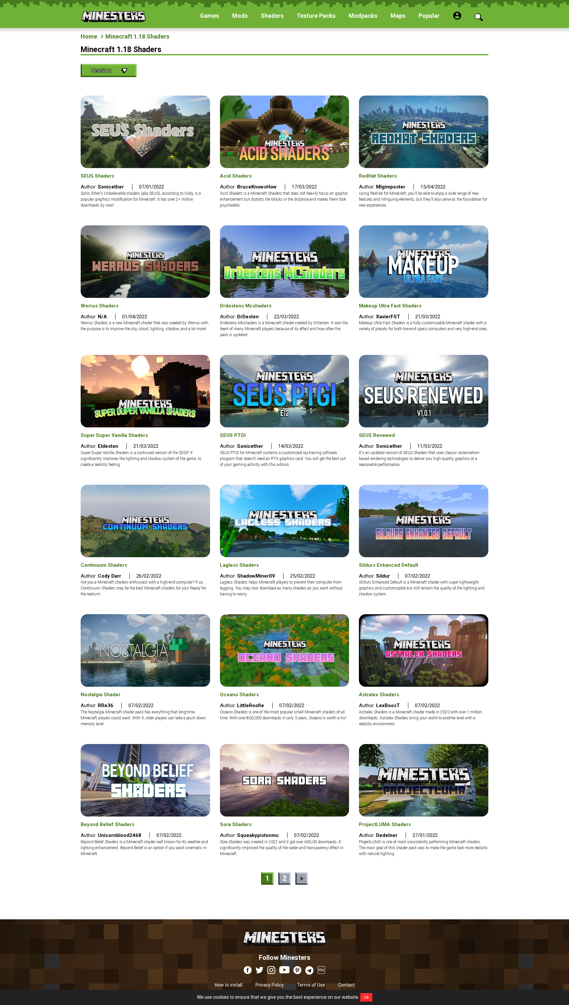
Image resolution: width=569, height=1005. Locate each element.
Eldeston (108, 446)
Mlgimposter (390, 187)
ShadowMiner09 (256, 576)
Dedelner (386, 835)
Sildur (383, 576)
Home (89, 36)
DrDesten (248, 317)
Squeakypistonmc (258, 835)
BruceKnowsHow (257, 187)
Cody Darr (109, 576)
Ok (366, 997)
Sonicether (111, 187)
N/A (102, 317)
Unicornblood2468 (119, 835)
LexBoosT (388, 705)
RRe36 (105, 705)
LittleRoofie (250, 705)
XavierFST (388, 317)
